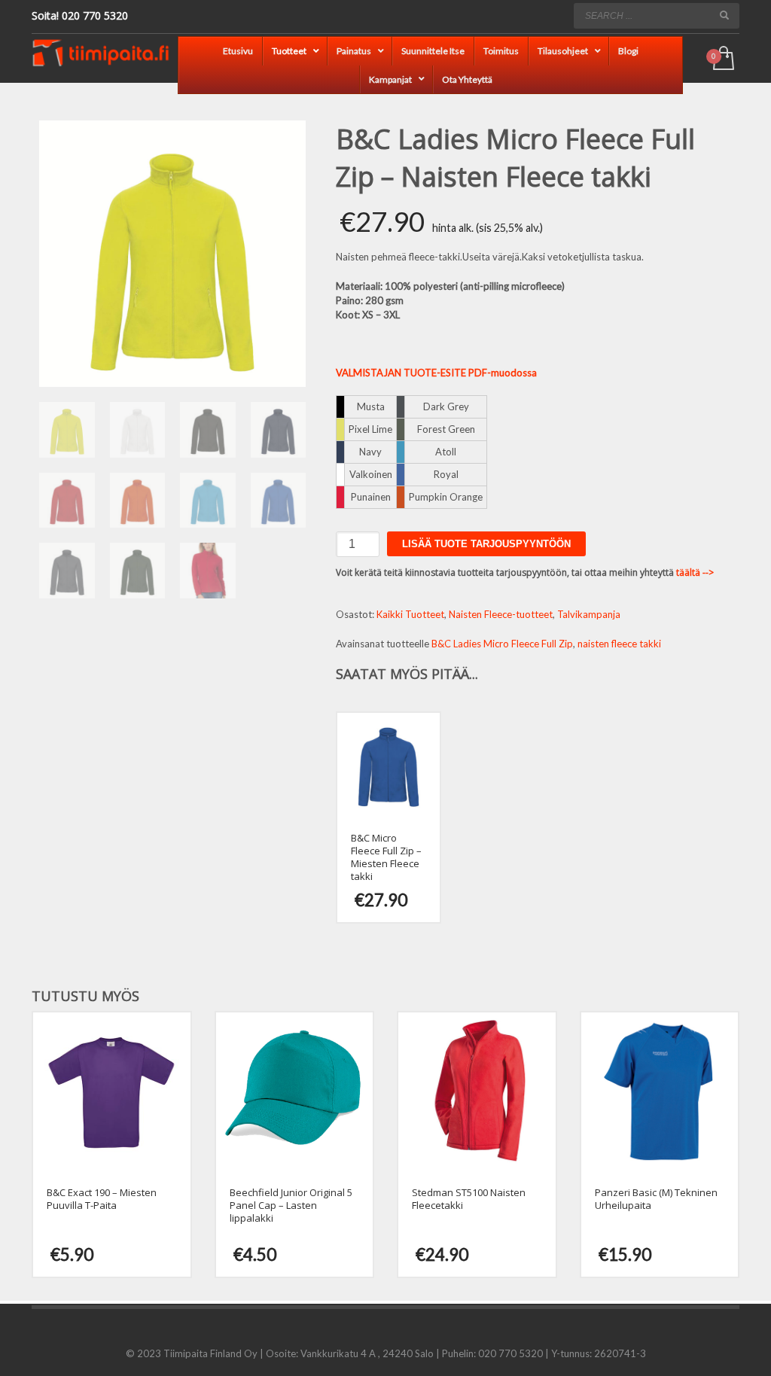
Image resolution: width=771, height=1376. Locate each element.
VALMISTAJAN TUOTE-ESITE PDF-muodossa (436, 373)
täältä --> (695, 572)
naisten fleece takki (619, 644)
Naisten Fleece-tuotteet (501, 614)
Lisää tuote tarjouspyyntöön (486, 543)
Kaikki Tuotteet (410, 614)
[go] (724, 15)
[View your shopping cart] (722, 59)
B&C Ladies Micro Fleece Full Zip (502, 644)
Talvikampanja (588, 614)
